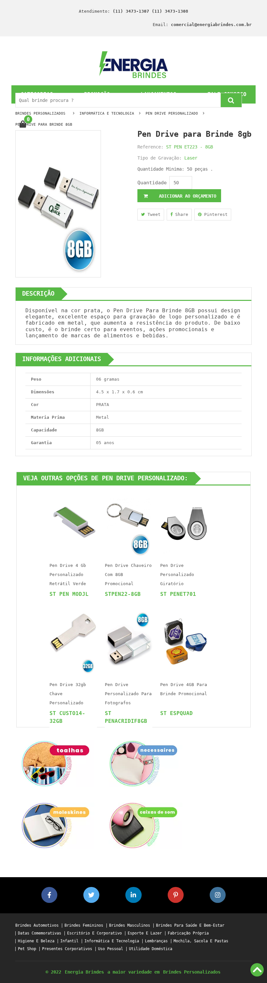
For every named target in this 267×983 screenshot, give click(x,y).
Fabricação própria (188, 933)
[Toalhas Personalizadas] (55, 763)
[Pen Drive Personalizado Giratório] (184, 522)
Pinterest (215, 214)
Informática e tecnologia (111, 941)
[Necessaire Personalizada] (143, 763)
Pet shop (27, 949)
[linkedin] (133, 895)
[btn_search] (231, 100)
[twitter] (91, 895)
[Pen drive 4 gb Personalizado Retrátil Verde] (73, 522)
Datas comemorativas (39, 933)
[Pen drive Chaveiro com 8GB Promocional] (128, 522)
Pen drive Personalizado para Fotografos (128, 693)
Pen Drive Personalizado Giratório (177, 574)
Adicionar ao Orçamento (186, 196)
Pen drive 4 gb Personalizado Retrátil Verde (67, 574)
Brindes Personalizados (191, 972)
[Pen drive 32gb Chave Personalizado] (73, 641)
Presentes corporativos (67, 949)
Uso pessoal (110, 949)
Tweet (153, 214)
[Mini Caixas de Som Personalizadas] (143, 825)
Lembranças (156, 941)
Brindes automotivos (37, 925)
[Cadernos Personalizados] (55, 825)
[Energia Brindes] (133, 64)
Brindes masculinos (129, 925)
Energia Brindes (84, 972)
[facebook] (49, 895)
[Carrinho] (22, 124)
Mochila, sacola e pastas (201, 941)
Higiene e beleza (36, 941)
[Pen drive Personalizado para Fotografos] (128, 641)
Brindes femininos (83, 925)
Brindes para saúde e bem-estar (190, 925)
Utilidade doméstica (150, 949)
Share (180, 214)
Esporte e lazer (145, 933)
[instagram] (218, 895)
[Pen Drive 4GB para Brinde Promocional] (184, 641)
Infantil (69, 941)
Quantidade (152, 183)
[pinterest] (176, 895)
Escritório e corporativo (94, 933)
